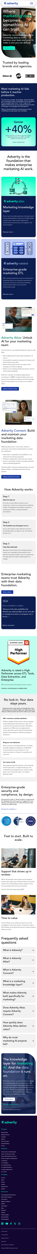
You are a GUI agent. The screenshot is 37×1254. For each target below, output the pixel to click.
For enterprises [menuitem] (4, 1162)
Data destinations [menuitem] (5, 1143)
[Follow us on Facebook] (11, 1224)
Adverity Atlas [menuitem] (4, 1132)
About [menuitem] (2, 1180)
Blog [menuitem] (2, 1208)
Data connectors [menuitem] (5, 1141)
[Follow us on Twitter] (15, 1224)
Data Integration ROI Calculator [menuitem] (8, 1194)
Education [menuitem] (3, 1210)
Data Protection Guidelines (7, 1244)
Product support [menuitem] (5, 1219)
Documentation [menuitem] (5, 1217)
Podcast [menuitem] (3, 1212)
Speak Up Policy (5, 1238)
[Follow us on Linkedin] (2, 1224)
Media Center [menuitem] (4, 1186)
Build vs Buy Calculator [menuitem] (6, 1197)
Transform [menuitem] (3, 1137)
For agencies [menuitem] (4, 1160)
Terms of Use (4, 1231)
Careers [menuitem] (3, 1182)
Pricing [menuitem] (2, 1145)
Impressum (3, 1241)
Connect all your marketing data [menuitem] (8, 1151)
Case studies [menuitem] (4, 1206)
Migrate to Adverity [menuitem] (5, 1201)
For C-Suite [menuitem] (4, 1171)
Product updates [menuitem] (5, 1214)
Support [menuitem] (3, 1188)
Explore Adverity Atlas (10, 389)
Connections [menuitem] (4, 1199)
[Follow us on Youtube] (7, 1224)
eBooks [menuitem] (3, 1203)
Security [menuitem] (3, 1177)
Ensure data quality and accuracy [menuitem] (8, 1156)
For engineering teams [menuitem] (6, 1167)
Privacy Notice (4, 1234)
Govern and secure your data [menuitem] (8, 1154)
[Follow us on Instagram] (19, 1224)
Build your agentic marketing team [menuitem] (9, 1158)
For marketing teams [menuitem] (6, 1165)
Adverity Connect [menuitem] (5, 1134)
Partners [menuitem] (3, 1184)
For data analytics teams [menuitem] (6, 1169)
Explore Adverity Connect (11, 477)
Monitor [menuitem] (3, 1139)
